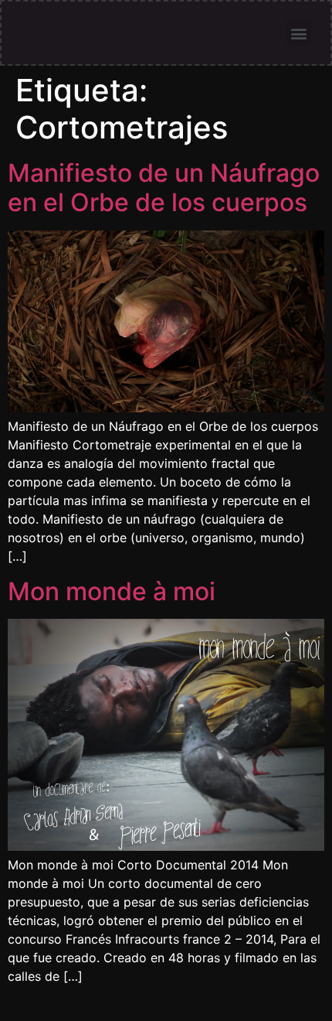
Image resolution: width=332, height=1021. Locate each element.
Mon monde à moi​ (111, 591)
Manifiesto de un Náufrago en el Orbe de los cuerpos (164, 187)
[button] (298, 33)
